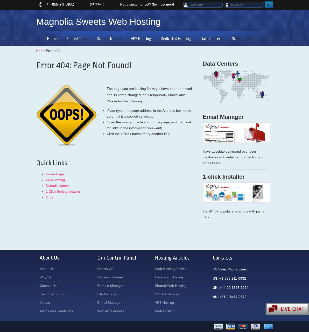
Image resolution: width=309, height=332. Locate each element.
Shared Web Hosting (171, 286)
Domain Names (109, 38)
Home (52, 38)
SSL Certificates (167, 294)
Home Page (55, 174)
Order (236, 38)
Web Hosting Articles (170, 269)
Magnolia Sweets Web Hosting (98, 22)
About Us (47, 269)
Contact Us (48, 286)
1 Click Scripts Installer (63, 191)
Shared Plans (76, 38)
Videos (45, 302)
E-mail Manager (109, 302)
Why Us (45, 277)
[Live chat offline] (287, 309)
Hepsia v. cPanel (110, 277)
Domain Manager (110, 286)
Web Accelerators (110, 311)
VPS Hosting (141, 38)
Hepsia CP (105, 269)
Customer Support (54, 294)
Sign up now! (163, 4)
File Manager (107, 294)
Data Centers (211, 38)
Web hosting (55, 180)
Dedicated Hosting (176, 38)
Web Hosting (165, 311)
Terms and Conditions (56, 311)
